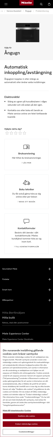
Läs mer (27, 163)
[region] (26, 389)
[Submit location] (50, 323)
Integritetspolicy (17, 411)
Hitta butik (8, 317)
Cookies (27, 411)
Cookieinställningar (26, 432)
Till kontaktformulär (27, 247)
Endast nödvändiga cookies (26, 424)
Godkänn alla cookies (26, 416)
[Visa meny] (6, 4)
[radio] (7, 133)
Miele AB (6, 411)
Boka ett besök (27, 202)
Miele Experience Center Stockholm (17, 339)
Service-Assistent (14, 11)
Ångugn (28, 11)
